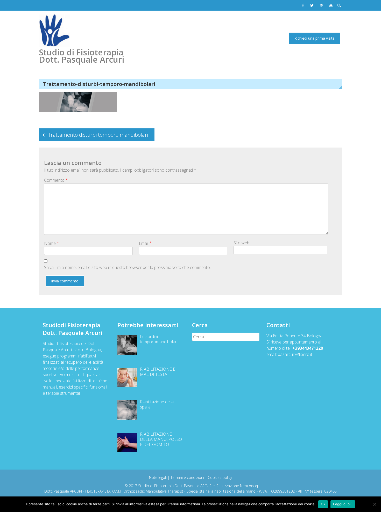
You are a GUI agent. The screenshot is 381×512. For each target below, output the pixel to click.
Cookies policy (220, 477)
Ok (323, 504)
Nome (51, 243)
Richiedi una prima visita (314, 38)
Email (145, 243)
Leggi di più (342, 504)
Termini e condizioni (188, 477)
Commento (56, 180)
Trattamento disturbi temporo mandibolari (98, 134)
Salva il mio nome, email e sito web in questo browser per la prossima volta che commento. (127, 267)
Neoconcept (250, 485)
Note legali (158, 477)
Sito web (241, 243)
